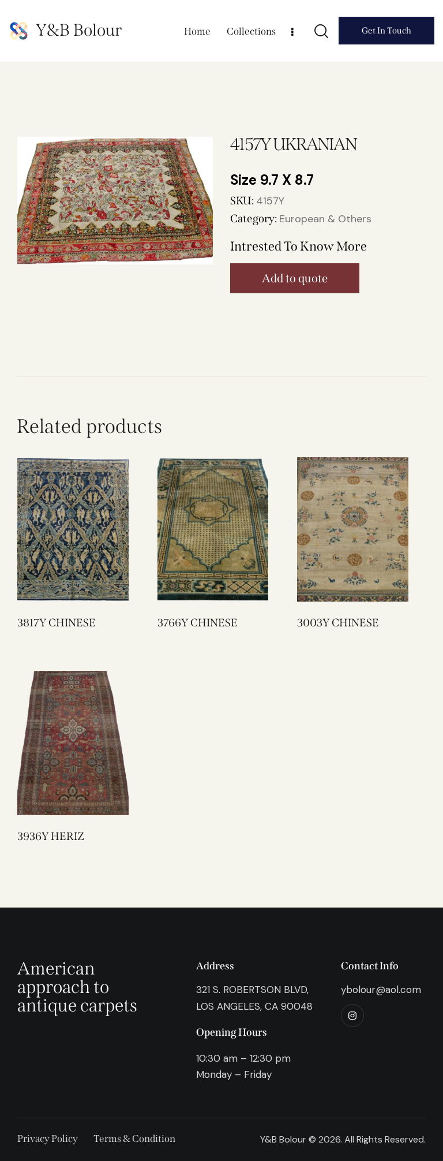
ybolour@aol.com (381, 989)
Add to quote (295, 278)
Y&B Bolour (79, 30)
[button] (56, 529)
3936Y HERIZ (50, 836)
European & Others (325, 219)
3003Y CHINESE (338, 622)
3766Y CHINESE (197, 622)
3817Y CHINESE (56, 622)
